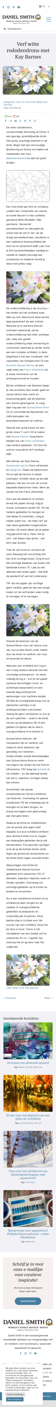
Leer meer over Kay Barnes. (22, 987)
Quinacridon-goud (16, 465)
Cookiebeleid (44, 1396)
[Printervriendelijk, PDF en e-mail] (11, 116)
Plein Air (37, 1123)
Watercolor (37, 1067)
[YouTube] (19, 7)
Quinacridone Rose (38, 407)
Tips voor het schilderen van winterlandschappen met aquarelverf (28, 1175)
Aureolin (11, 365)
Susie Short (30, 1182)
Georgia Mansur (26, 1123)
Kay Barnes (15, 107)
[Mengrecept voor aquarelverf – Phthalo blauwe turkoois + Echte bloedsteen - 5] (28, 1191)
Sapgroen (15, 469)
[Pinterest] (13, 7)
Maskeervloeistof (16, 158)
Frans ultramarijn (34, 369)
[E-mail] (34, 121)
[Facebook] (3, 7)
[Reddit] (10, 121)
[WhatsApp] (20, 121)
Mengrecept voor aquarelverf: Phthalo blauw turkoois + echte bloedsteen (28, 1234)
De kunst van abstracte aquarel (28, 1062)
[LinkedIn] (15, 121)
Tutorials (7, 104)
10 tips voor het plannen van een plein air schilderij (28, 1117)
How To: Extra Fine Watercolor (31, 102)
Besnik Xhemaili (25, 1067)
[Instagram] (8, 7)
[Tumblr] (25, 121)
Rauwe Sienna (25, 365)
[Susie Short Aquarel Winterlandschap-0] (28, 1132)
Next (47, 998)
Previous (11, 998)
